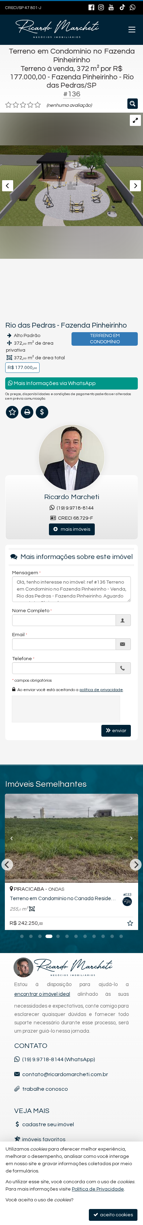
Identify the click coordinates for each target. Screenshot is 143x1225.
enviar (119, 730)
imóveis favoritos (44, 1139)
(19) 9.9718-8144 (74, 508)
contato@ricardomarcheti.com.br (65, 1074)
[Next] (128, 838)
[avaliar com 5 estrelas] (37, 105)
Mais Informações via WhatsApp (54, 383)
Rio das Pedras (30, 325)
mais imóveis (74, 529)
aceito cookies (116, 1214)
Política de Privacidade (98, 1189)
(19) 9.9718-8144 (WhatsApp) (58, 1059)
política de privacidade (101, 690)
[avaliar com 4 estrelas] (30, 105)
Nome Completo (30, 610)
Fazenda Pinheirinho (94, 325)
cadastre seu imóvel (48, 1124)
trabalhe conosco (45, 1089)
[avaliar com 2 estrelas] (15, 105)
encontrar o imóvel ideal (42, 994)
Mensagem (25, 572)
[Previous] (15, 838)
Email (18, 634)
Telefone (22, 658)
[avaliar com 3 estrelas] (23, 105)
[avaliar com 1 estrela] (8, 105)
